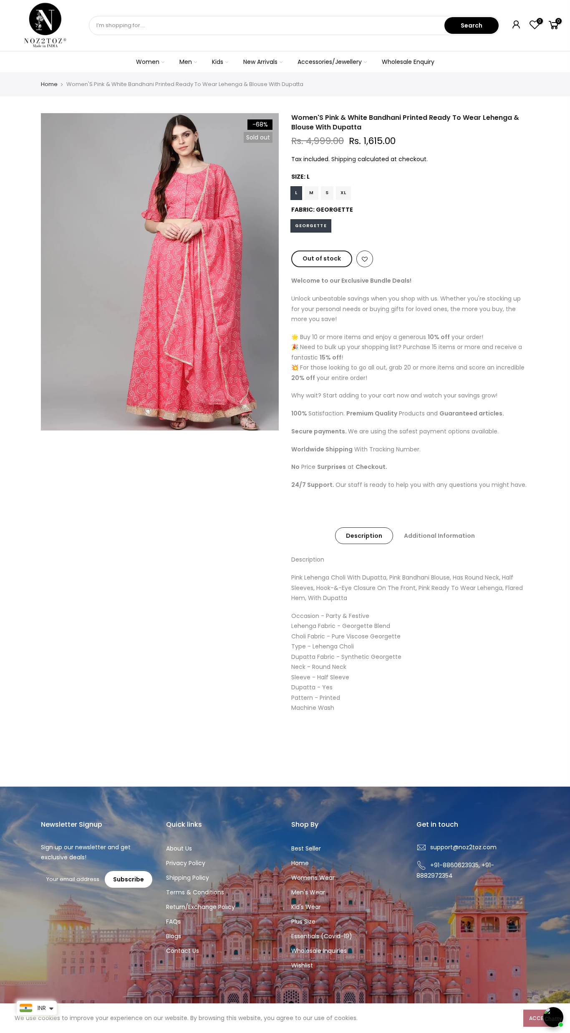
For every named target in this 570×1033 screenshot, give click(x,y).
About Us (179, 848)
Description (364, 536)
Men (185, 62)
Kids (217, 62)
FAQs (173, 921)
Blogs (173, 936)
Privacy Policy (185, 863)
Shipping (343, 159)
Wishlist (302, 965)
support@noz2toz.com (463, 847)
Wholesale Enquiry (408, 62)
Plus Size (303, 921)
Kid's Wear (306, 907)
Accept (539, 1018)
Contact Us (182, 951)
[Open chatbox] (553, 1017)
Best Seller (306, 848)
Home (49, 84)
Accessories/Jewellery (330, 62)
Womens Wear (313, 877)
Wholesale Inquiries (319, 951)
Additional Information (439, 536)
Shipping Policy (187, 877)
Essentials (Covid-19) (321, 936)
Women (147, 62)
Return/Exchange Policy (200, 907)
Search (471, 25)
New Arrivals (260, 62)
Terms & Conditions (195, 892)
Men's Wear (308, 892)
